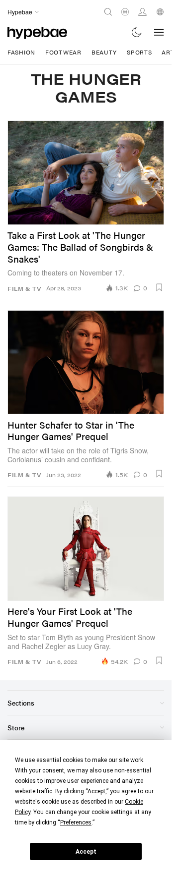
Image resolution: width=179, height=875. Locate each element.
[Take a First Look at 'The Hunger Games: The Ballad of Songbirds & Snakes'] (85, 172)
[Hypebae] (37, 32)
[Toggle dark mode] (137, 32)
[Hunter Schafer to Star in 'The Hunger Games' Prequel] (85, 362)
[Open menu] (159, 32)
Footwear (63, 52)
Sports (139, 52)
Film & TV (24, 288)
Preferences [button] (75, 822)
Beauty (104, 52)
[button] (159, 287)
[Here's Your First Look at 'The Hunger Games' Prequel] (85, 548)
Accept (86, 851)
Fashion (21, 52)
